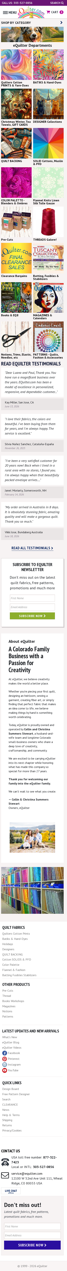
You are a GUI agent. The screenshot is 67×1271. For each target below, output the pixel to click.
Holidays (7, 944)
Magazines (8, 1006)
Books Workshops (13, 1001)
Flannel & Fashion (13, 970)
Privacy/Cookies (12, 1130)
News (5, 1110)
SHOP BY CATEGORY (16, 22)
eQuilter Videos (11, 1047)
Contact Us (10, 1150)
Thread (6, 996)
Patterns (7, 1016)
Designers (8, 949)
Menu (13, 12)
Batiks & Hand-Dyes (15, 939)
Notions (7, 1011)
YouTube (13, 1070)
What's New (9, 1037)
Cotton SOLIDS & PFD (16, 959)
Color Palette (10, 964)
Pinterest (14, 1059)
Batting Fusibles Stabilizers (19, 975)
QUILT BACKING (12, 954)
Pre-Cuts (7, 990)
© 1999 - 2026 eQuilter (32, 1266)
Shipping (7, 1120)
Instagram (14, 1064)
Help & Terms (11, 1115)
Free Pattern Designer (16, 1094)
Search (55, 3)
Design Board (10, 1089)
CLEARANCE (10, 1104)
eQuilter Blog (10, 1042)
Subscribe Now (31, 616)
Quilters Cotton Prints (16, 933)
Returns (7, 1125)
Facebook (14, 1053)
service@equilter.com (26, 1173)
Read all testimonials (31, 548)
